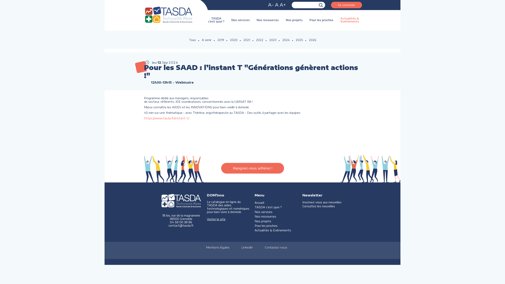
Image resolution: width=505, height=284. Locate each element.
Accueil (259, 202)
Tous (192, 40)
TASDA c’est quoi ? (216, 20)
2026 (312, 40)
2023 (272, 40)
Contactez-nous (276, 247)
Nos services (240, 20)
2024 (286, 40)
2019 (220, 40)
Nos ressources (268, 20)
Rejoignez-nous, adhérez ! (252, 168)
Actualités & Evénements (349, 20)
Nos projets (294, 20)
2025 (299, 40)
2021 (246, 40)
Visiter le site (216, 219)
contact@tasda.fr (181, 225)
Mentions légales (218, 247)
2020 (234, 40)
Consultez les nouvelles (318, 206)
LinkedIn (247, 247)
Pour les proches (321, 20)
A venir (206, 40)
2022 (259, 40)
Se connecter (346, 5)
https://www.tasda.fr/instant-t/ (166, 118)
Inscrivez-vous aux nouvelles (321, 202)
